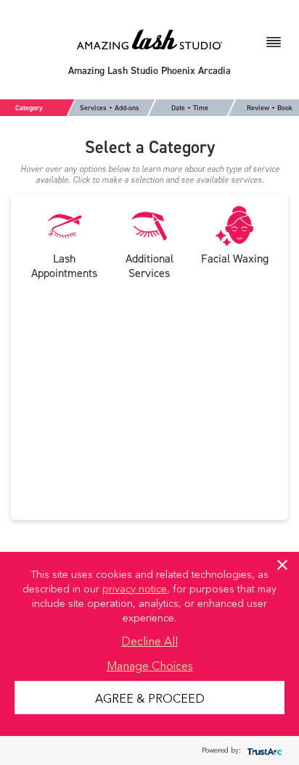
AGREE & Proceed (150, 698)
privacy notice (134, 588)
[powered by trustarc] (262, 750)
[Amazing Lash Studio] (149, 39)
